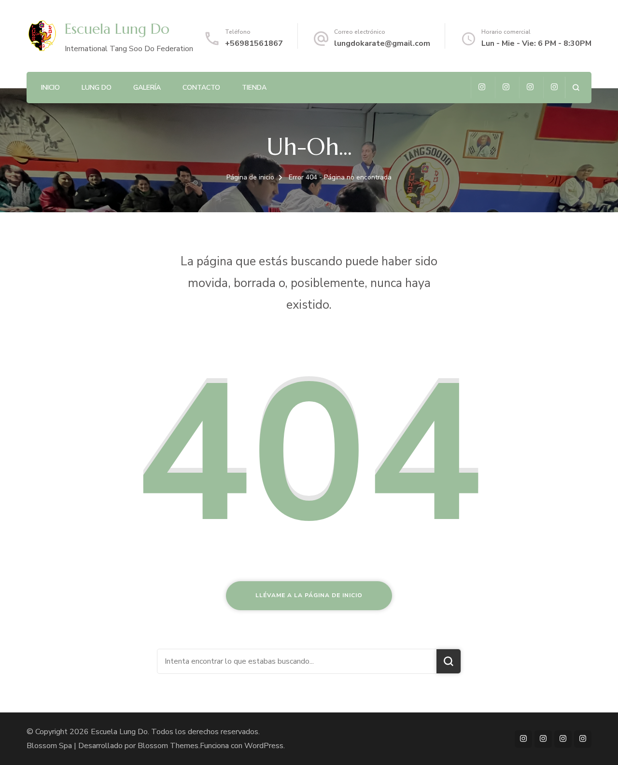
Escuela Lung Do (117, 29)
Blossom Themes (168, 745)
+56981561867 (254, 43)
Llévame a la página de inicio (309, 595)
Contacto (201, 87)
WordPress (263, 745)
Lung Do (97, 87)
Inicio (50, 87)
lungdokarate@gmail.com (382, 43)
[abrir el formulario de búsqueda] (576, 87)
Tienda (254, 87)
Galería (147, 87)
